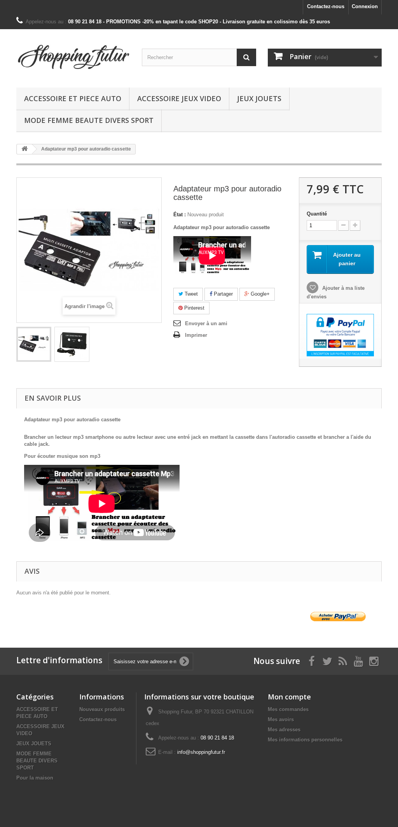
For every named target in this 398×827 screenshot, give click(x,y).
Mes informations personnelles (305, 740)
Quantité (317, 214)
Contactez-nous (325, 6)
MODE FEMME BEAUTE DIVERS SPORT (89, 120)
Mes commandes (288, 709)
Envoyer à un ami (206, 323)
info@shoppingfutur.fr (201, 752)
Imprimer (196, 335)
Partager (222, 294)
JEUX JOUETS (259, 98)
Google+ (259, 294)
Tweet (190, 294)
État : (179, 214)
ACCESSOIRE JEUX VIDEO (179, 98)
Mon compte (289, 696)
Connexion (365, 6)
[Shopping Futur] (73, 56)
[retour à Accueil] (24, 149)
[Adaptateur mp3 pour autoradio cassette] (34, 344)
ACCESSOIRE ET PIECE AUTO (72, 98)
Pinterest (193, 308)
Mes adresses (284, 729)
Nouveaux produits (102, 709)
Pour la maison (34, 778)
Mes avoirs (281, 719)
